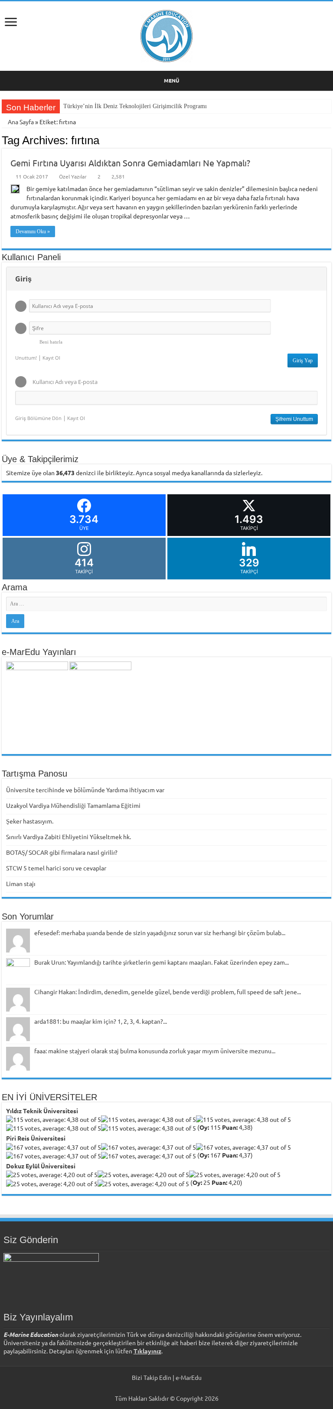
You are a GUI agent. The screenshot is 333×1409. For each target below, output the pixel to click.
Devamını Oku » (33, 231)
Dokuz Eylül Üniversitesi (40, 1166)
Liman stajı (21, 883)
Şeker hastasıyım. (29, 821)
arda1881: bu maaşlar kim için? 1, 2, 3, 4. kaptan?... (100, 1021)
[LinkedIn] (170, 1388)
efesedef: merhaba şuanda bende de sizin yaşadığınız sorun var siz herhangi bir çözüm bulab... (159, 932)
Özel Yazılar (73, 176)
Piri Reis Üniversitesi (35, 1138)
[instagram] (179, 1388)
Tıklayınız (147, 1351)
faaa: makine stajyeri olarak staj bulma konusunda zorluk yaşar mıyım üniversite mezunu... (154, 1051)
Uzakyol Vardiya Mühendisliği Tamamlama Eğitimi (73, 805)
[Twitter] (162, 1388)
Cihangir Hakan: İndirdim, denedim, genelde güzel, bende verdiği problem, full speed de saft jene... (167, 992)
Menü (171, 80)
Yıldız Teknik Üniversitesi (42, 1111)
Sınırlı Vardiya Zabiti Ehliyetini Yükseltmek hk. (68, 836)
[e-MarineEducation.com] (166, 34)
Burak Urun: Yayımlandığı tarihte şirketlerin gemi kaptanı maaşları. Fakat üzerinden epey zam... (161, 962)
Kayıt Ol (51, 357)
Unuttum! (26, 357)
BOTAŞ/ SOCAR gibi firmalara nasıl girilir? (62, 852)
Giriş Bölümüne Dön (38, 418)
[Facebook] (154, 1388)
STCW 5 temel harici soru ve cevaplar (56, 868)
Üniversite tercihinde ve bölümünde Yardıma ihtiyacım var (85, 790)
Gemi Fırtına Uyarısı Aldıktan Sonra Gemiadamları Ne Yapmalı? (130, 162)
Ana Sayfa (20, 122)
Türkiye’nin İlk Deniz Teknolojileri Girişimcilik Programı (135, 106)
